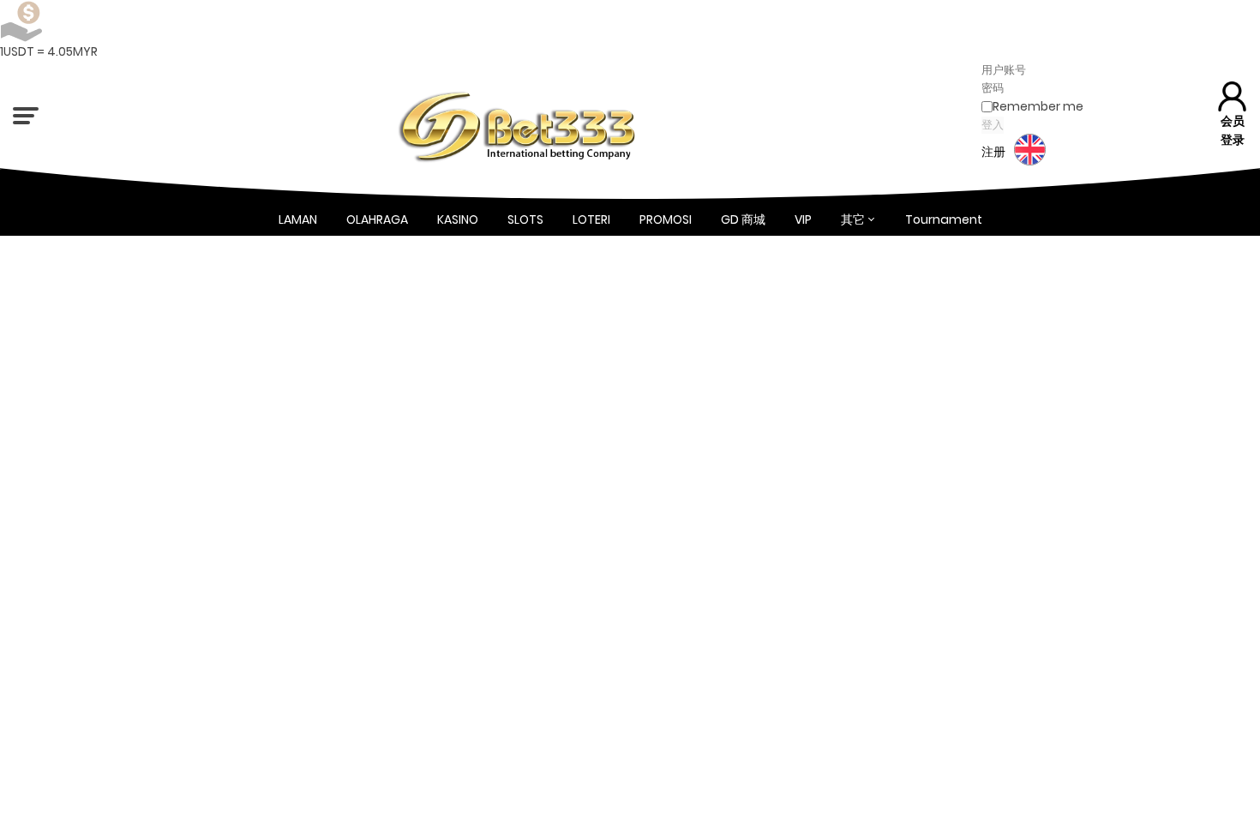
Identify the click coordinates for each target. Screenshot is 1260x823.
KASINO (457, 219)
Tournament (943, 219)
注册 (993, 151)
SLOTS (525, 219)
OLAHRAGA (377, 219)
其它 (853, 219)
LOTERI (591, 219)
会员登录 (1233, 129)
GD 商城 (743, 219)
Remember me (1038, 106)
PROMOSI (665, 219)
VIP (803, 219)
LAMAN (298, 219)
